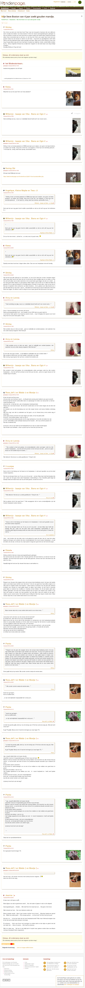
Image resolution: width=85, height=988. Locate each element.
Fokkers (28, 8)
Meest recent (3, 10)
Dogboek (52, 8)
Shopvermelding (8, 970)
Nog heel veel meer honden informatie (71, 969)
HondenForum (4, 19)
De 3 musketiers (50, 535)
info (65, 984)
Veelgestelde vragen (29, 964)
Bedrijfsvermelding (8, 971)
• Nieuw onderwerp (12, 10)
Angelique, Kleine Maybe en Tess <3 (21, 190)
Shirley (8, 27)
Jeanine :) (9, 895)
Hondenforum (5, 8)
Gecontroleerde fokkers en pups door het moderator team (51, 967)
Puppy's (21, 8)
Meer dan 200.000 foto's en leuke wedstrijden (73, 963)
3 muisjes (9, 466)
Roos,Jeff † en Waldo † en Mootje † (21, 392)
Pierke (8, 643)
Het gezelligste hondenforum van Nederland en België (53, 963)
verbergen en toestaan (73, 984)
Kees (7, 86)
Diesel (8, 550)
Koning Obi (10, 168)
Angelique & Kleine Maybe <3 (47, 232)
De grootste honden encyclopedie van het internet (70, 967)
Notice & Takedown (29, 965)
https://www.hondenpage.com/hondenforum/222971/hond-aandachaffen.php (23, 176)
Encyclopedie (37, 8)
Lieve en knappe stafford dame (25, 947)
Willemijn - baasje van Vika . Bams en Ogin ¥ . (26, 114)
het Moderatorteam (13, 63)
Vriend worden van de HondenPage (9, 973)
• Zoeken (28, 10)
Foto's (45, 8)
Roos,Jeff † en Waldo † (47, 721)
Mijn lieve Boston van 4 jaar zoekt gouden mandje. (29, 19)
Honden (13, 8)
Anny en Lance (12, 297)
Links (26, 962)
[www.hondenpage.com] (13, 6)
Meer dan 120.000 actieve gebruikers (53, 969)
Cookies (26, 968)
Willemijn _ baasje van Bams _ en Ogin (44, 203)
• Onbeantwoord (21, 10)
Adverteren (6, 968)
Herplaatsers (12, 19)
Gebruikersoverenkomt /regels (32, 966)
